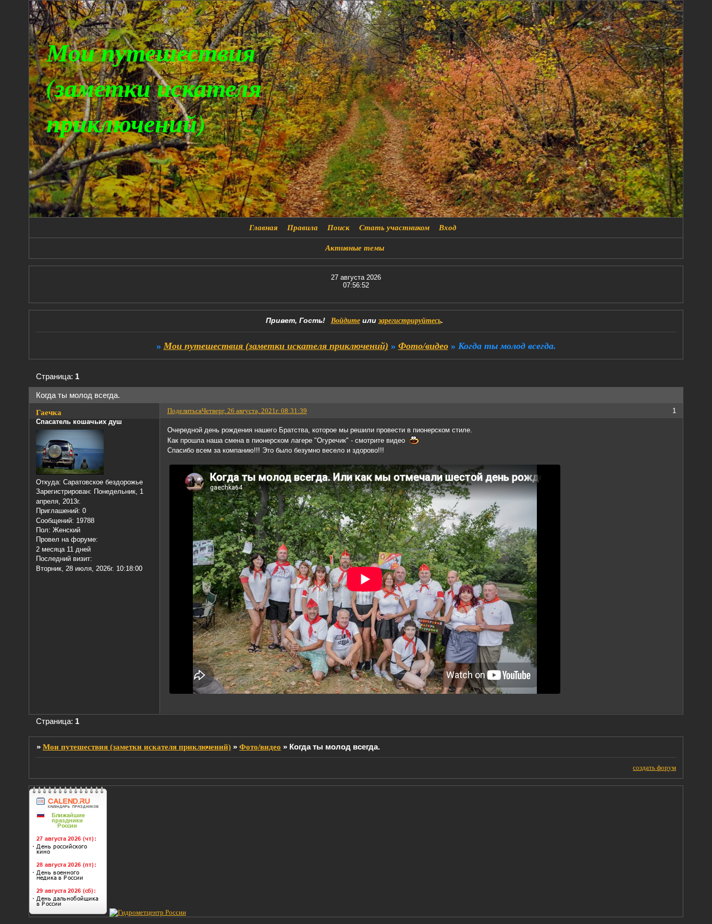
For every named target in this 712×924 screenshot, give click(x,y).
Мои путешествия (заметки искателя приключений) (276, 346)
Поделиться (184, 411)
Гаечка (49, 412)
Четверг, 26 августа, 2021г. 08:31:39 (254, 411)
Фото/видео (423, 346)
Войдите (345, 320)
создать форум (654, 767)
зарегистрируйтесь (409, 320)
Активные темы (354, 248)
